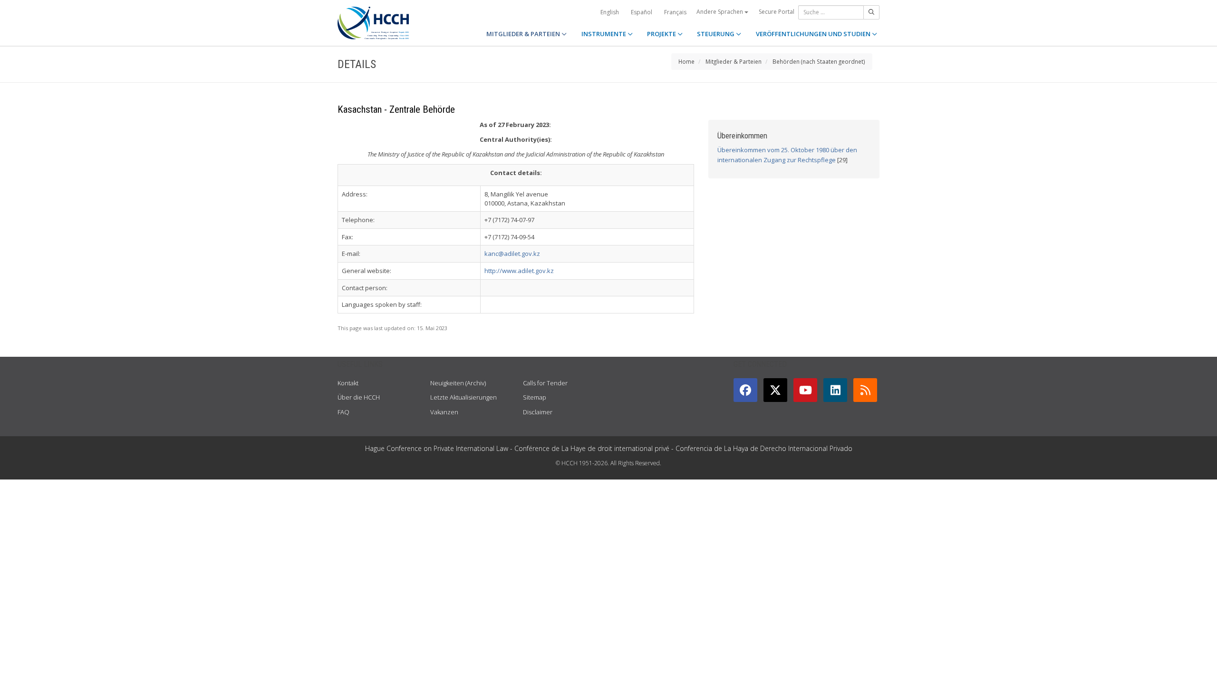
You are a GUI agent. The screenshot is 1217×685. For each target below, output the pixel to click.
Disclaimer (537, 412)
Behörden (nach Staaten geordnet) (819, 61)
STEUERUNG (716, 33)
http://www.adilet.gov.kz (519, 270)
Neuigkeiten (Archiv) (458, 383)
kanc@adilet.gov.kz (512, 253)
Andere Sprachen (720, 12)
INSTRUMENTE (604, 33)
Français (675, 12)
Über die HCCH (359, 397)
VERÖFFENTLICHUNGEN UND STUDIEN (814, 33)
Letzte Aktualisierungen (463, 397)
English (609, 12)
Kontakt (348, 383)
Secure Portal (776, 12)
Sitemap (534, 397)
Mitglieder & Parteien (733, 61)
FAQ (343, 412)
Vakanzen (444, 412)
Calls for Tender (545, 383)
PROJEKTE (662, 33)
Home (686, 61)
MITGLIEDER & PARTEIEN (523, 33)
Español (641, 12)
